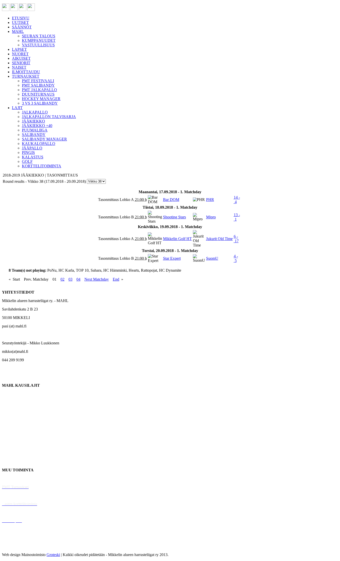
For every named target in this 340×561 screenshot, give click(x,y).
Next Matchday (96, 279)
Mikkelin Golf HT (177, 239)
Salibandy (10, 419)
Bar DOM (171, 199)
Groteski (53, 555)
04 (78, 279)
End (116, 279)
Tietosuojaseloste (15, 546)
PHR (210, 199)
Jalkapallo (10, 411)
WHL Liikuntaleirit (17, 512)
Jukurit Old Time (219, 239)
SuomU (212, 258)
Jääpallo (8, 444)
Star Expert (172, 258)
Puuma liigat (12, 453)
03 (70, 279)
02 (62, 279)
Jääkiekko (10, 402)
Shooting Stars (174, 217)
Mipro (211, 217)
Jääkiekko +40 (13, 461)
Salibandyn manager (18, 428)
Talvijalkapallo (13, 436)
